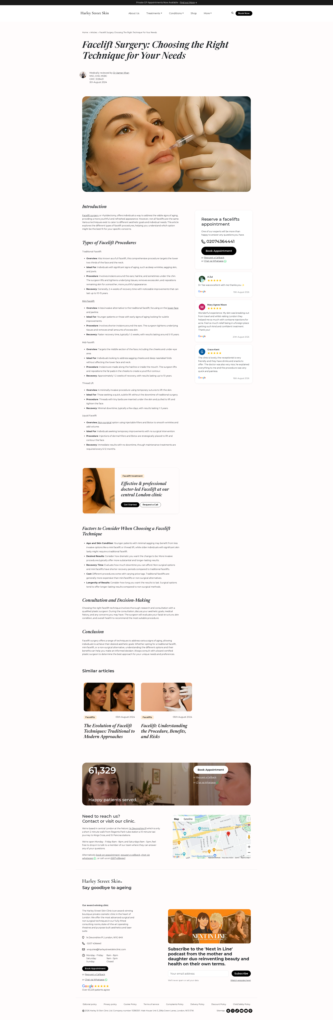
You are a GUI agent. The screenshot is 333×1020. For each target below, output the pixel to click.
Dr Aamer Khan (121, 73)
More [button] (207, 13)
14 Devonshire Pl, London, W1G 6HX (104, 937)
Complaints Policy (174, 1004)
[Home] (95, 13)
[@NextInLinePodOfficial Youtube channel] (246, 1011)
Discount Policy (218, 1004)
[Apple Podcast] (250, 1011)
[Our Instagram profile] (233, 1011)
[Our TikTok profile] (237, 1011)
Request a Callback (214, 257)
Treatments (153, 13)
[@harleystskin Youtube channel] (242, 1011)
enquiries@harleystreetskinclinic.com (106, 949)
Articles (93, 32)
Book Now (244, 13)
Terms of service (151, 1004)
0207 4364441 (94, 943)
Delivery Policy (197, 1004)
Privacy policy (110, 1004)
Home (85, 32)
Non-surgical (104, 422)
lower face (173, 308)
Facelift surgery (90, 215)
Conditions (175, 13)
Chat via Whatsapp (214, 261)
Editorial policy (90, 1004)
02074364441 (220, 241)
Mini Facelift (88, 301)
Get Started (130, 504)
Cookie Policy (130, 1004)
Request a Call (150, 504)
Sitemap (221, 1010)
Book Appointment (219, 250)
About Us (134, 13)
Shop (194, 13)
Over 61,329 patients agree (96, 990)
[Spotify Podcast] (228, 1011)
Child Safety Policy (241, 1004)
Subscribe (241, 973)
